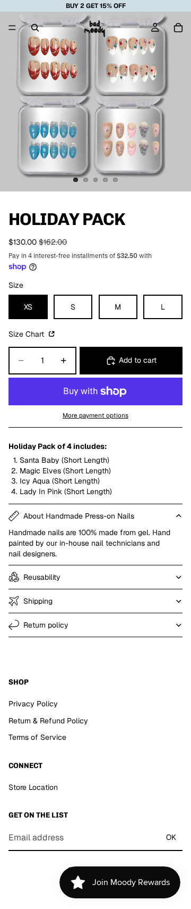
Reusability (41, 577)
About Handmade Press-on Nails (78, 516)
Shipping (38, 601)
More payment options (95, 415)
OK (171, 837)
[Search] (35, 27)
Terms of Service (37, 737)
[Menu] (12, 27)
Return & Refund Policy (48, 720)
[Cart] (178, 27)
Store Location (33, 787)
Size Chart (27, 334)
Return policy (45, 625)
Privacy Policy (33, 703)
